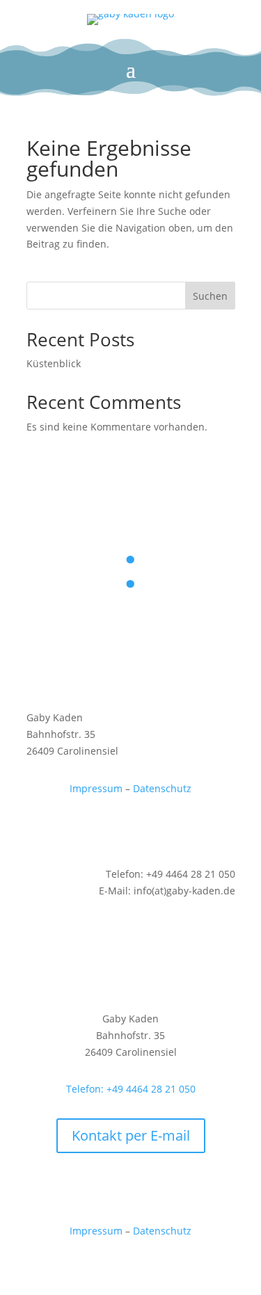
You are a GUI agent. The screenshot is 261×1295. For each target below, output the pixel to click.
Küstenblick (53, 363)
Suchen (210, 296)
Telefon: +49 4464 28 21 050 (131, 1088)
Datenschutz (162, 788)
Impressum (97, 788)
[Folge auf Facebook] (131, 828)
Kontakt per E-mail (131, 1135)
